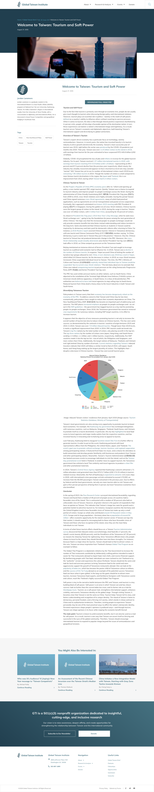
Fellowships (111, 766)
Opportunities (112, 769)
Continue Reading (24, 687)
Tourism (29, 143)
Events (120, 4)
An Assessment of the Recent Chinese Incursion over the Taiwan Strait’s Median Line (77, 681)
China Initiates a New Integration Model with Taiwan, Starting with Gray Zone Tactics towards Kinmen (117, 681)
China (20, 138)
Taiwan (21, 143)
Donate (132, 4)
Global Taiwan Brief (29, 20)
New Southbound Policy (33, 138)
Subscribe (111, 776)
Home (19, 20)
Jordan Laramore (25, 98)
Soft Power (48, 138)
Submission (111, 773)
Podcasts (111, 763)
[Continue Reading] (54, 688)
